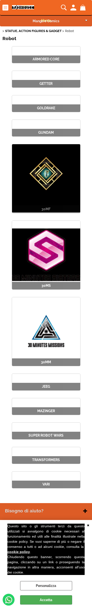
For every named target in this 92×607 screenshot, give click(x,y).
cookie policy (18, 552)
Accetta (46, 600)
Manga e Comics (46, 21)
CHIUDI (88, 524)
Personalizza (46, 586)
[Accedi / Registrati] (74, 7)
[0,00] (83, 7)
